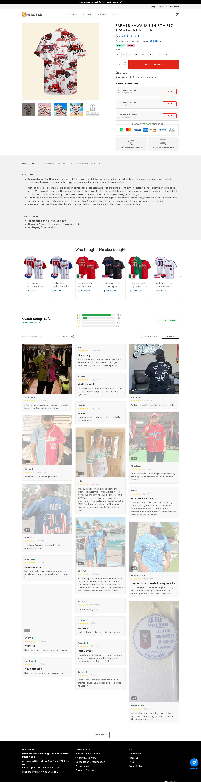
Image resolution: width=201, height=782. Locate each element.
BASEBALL (87, 14)
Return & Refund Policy (87, 753)
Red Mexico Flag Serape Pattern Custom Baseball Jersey (86, 285)
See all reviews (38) (31, 322)
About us (133, 757)
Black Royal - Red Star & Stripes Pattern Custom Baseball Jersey (112, 285)
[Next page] (96, 62)
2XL (143, 54)
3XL (151, 54)
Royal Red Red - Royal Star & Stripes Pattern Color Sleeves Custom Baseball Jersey (61, 285)
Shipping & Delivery (85, 757)
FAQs (153, 6)
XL (136, 54)
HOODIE (116, 14)
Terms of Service (84, 770)
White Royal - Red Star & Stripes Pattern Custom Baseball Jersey (164, 285)
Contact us (162, 6)
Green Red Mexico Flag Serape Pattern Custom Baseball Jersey (139, 285)
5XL (168, 54)
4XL (159, 54)
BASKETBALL (102, 14)
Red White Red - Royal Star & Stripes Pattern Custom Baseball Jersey (35, 285)
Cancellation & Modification (90, 761)
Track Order (174, 6)
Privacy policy (82, 766)
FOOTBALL (72, 14)
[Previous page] (24, 62)
